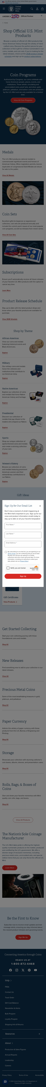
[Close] (40, 506)
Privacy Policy (24, 561)
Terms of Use (12, 554)
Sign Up (23, 576)
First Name (10, 524)
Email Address (11, 543)
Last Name (10, 534)
